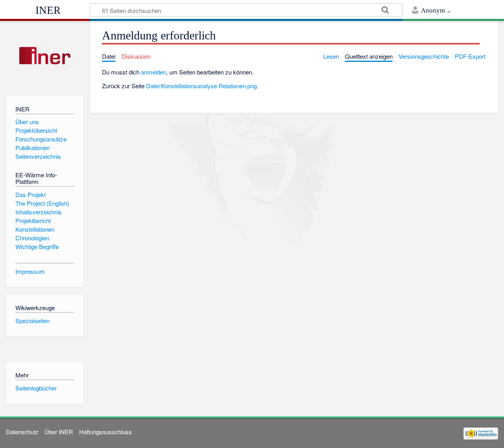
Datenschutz (22, 432)
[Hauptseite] (45, 56)
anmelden (153, 72)
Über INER (58, 432)
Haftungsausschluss (105, 432)
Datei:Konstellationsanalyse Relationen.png (201, 86)
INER (48, 10)
